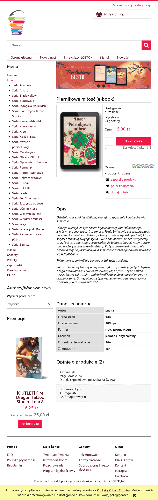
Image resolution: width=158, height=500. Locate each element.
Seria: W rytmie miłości (27, 213)
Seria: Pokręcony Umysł (27, 177)
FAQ (10, 454)
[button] (120, 179)
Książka (12, 75)
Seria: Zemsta (20, 244)
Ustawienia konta (55, 460)
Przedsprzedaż (16, 270)
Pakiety (12, 260)
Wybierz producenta (21, 295)
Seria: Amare (20, 90)
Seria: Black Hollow (24, 95)
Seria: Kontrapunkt (24, 126)
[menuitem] (21, 57)
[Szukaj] (146, 45)
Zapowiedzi (14, 265)
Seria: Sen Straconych (26, 198)
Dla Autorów (124, 460)
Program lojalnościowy (59, 470)
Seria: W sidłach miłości (27, 219)
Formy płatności (90, 460)
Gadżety (12, 254)
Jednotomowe (21, 85)
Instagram (122, 470)
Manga (11, 249)
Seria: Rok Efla (21, 188)
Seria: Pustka (20, 183)
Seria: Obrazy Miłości (25, 157)
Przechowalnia (53, 465)
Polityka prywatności (21, 460)
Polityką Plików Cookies (113, 490)
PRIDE (11, 275)
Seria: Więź (19, 224)
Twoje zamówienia (56, 454)
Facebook (121, 476)
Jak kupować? (89, 454)
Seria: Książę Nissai (24, 136)
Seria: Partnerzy (22, 167)
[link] (103, 75)
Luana (126, 173)
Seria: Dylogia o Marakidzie (29, 105)
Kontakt (120, 454)
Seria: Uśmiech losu (24, 208)
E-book (11, 80)
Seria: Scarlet (20, 193)
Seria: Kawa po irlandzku (27, 121)
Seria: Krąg (19, 131)
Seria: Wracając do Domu (28, 229)
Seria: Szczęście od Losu (27, 203)
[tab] (98, 86)
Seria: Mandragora (23, 152)
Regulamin (14, 465)
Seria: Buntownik (23, 100)
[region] (103, 75)
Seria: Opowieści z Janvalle (29, 162)
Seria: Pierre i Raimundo (27, 172)
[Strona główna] (17, 21)
